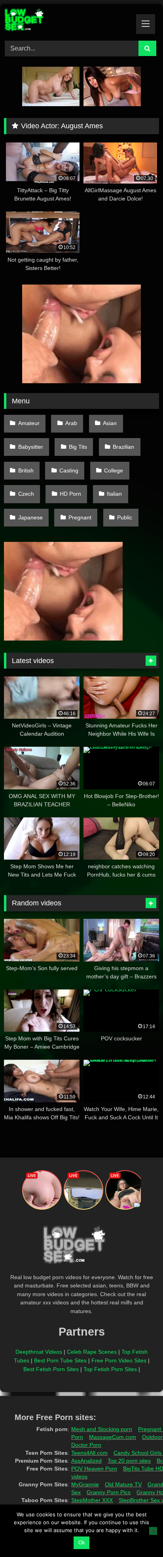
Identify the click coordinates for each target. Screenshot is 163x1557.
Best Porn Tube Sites (60, 1360)
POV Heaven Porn (94, 1468)
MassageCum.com (112, 1437)
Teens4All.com (89, 1453)
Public (124, 517)
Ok (81, 1543)
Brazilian (123, 447)
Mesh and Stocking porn (101, 1429)
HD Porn (70, 494)
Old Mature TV (123, 1484)
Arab (71, 423)
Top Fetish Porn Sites (110, 1369)
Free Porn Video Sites (118, 1360)
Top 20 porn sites (129, 1461)
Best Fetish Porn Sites (51, 1369)
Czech (26, 494)
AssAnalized (86, 1461)
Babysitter (30, 447)
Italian (114, 494)
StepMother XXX (92, 1500)
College (113, 470)
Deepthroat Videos (38, 1352)
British (26, 470)
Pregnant (79, 517)
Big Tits (78, 447)
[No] (153, 1531)
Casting (68, 470)
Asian (110, 423)
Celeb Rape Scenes (92, 1352)
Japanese (30, 517)
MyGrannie (85, 1484)
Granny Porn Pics (109, 1492)
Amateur (29, 423)
